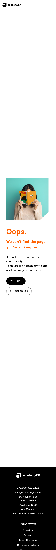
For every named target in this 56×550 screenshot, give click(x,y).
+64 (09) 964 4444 (28, 488)
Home (18, 281)
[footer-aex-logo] (28, 475)
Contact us (21, 291)
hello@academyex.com (28, 492)
